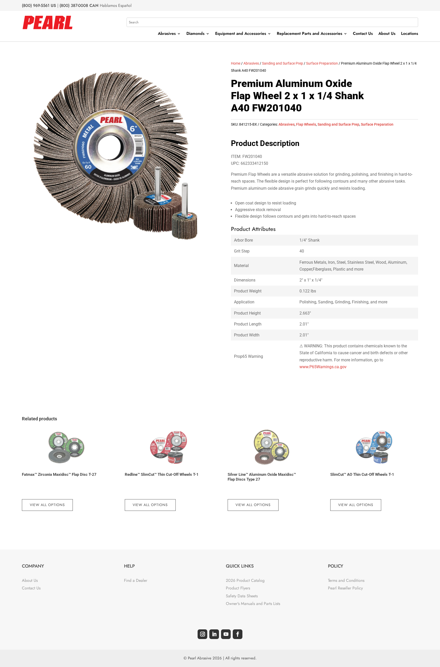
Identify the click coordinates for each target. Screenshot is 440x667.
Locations (409, 34)
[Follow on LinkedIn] (214, 634)
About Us (386, 34)
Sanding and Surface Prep (282, 63)
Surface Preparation (322, 63)
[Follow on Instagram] (202, 634)
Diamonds (195, 34)
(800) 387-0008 (74, 5)
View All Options (47, 504)
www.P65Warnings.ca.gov (323, 366)
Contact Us (363, 34)
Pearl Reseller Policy (345, 588)
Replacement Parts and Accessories (309, 34)
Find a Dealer (135, 580)
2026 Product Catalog (245, 580)
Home (235, 63)
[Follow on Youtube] (226, 634)
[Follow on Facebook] (237, 634)
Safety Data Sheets (242, 596)
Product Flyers (238, 588)
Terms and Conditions (346, 580)
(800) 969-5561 (35, 5)
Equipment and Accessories (240, 34)
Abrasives (167, 34)
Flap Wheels (306, 124)
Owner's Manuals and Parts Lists (253, 603)
